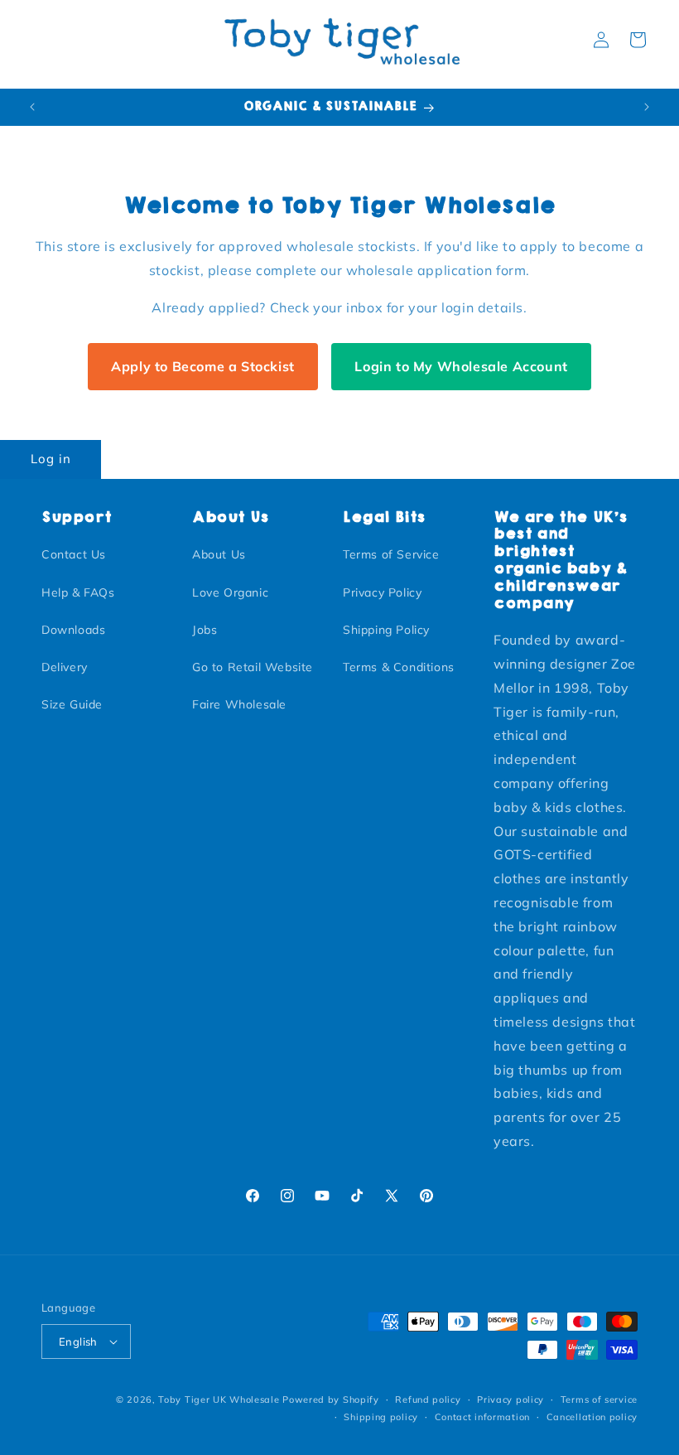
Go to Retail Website (252, 667)
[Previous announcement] (32, 107)
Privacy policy (510, 1399)
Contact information (482, 1417)
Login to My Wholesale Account (460, 366)
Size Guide (72, 704)
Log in (51, 458)
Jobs (204, 629)
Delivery (64, 667)
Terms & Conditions (399, 667)
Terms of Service (391, 554)
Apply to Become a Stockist (203, 366)
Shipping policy (381, 1417)
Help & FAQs (78, 592)
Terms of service (599, 1399)
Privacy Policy (382, 592)
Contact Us (73, 554)
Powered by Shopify (330, 1399)
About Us (219, 554)
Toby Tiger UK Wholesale (218, 1399)
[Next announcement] (646, 107)
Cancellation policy (592, 1417)
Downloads (73, 629)
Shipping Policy (386, 629)
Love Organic (230, 592)
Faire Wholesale (239, 704)
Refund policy (427, 1399)
